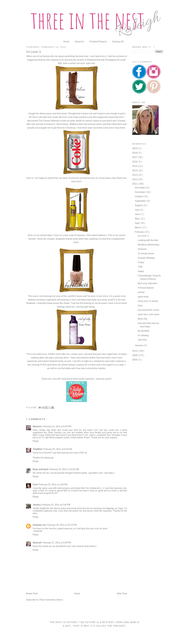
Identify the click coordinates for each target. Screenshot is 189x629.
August (138, 205)
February (139, 232)
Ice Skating (143, 335)
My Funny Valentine (147, 283)
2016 (135, 161)
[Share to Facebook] (52, 407)
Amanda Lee (39, 525)
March (138, 227)
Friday (141, 262)
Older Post (122, 593)
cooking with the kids (148, 240)
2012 (135, 179)
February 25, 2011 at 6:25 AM (57, 449)
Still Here (142, 340)
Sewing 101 (118, 41)
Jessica (37, 505)
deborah (37, 542)
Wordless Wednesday (148, 244)
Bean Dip (142, 319)
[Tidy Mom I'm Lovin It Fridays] (76, 402)
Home (66, 41)
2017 (135, 157)
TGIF (140, 267)
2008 (135, 360)
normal (141, 292)
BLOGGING (143, 331)
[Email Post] (39, 407)
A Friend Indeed (145, 288)
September (140, 201)
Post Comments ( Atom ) (51, 600)
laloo (140, 305)
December (140, 187)
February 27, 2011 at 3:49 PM (56, 542)
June (137, 214)
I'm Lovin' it (143, 236)
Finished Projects (98, 41)
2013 (135, 175)
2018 (135, 153)
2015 (135, 166)
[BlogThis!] (46, 407)
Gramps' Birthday (146, 258)
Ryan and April (40, 469)
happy (141, 271)
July (137, 210)
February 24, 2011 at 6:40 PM (56, 426)
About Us (80, 41)
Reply (35, 441)
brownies (142, 249)
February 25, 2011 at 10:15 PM (62, 525)
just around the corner (148, 310)
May (137, 218)
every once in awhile (148, 301)
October (139, 196)
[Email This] (43, 407)
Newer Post (31, 593)
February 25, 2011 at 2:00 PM (56, 505)
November (140, 192)
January (139, 345)
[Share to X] (49, 407)
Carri (35, 484)
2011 (135, 184)
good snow (143, 296)
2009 (135, 355)
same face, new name (148, 314)
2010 (135, 351)
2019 (135, 148)
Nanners (37, 426)
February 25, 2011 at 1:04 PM (53, 484)
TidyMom (37, 449)
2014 (135, 170)
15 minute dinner (146, 253)
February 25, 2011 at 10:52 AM (64, 469)
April (137, 223)
